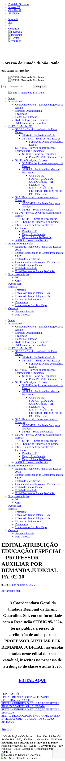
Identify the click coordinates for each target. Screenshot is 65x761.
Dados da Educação (26, 116)
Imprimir (13, 19)
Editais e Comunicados (20, 243)
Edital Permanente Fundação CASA (35, 271)
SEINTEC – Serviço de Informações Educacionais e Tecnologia (35, 149)
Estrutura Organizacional (28, 110)
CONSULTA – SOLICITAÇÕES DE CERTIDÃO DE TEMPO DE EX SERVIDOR (46, 189)
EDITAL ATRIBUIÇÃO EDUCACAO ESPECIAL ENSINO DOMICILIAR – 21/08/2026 (30, 705)
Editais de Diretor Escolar (29, 265)
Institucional (15, 101)
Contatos (13, 308)
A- (9, 25)
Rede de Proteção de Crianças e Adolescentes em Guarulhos (32, 122)
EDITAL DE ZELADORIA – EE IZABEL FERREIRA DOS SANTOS (25, 699)
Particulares (21, 302)
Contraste (13, 28)
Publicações (14, 283)
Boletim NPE (29, 231)
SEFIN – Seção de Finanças (37, 209)
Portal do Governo (18, 4)
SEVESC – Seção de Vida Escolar (41, 138)
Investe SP (14, 7)
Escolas (12, 286)
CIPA (18, 280)
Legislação (21, 113)
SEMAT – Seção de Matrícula (38, 135)
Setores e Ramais (24, 311)
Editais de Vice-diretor (27, 258)
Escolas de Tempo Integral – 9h (32, 296)
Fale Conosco (22, 314)
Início (11, 98)
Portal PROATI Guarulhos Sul (46, 157)
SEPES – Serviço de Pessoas (31, 160)
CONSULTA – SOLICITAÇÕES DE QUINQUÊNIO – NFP (42, 178)
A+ (10, 22)
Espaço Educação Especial (36, 237)
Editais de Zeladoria (26, 268)
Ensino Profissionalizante (29, 299)
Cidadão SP (14, 10)
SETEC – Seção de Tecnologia (39, 154)
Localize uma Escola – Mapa (31, 305)
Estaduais (20, 289)
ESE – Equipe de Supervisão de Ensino (37, 221)
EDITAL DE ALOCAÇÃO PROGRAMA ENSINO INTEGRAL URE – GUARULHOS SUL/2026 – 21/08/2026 (30, 718)
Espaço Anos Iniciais (33, 234)
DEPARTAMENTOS (20, 126)
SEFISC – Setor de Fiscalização (39, 218)
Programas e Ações (18, 274)
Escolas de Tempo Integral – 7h (32, 292)
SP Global (13, 13)
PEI (17, 277)
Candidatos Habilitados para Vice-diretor (37, 262)
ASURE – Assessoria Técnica (31, 240)
